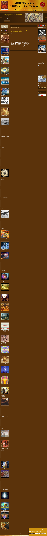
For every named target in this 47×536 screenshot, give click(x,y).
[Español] (45, 25)
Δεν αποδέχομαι (37, 533)
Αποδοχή (32, 533)
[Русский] (44, 25)
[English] (38, 25)
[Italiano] (43, 25)
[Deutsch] (41, 25)
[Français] (39, 25)
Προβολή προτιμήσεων (43, 533)
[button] (46, 17)
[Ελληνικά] (42, 25)
